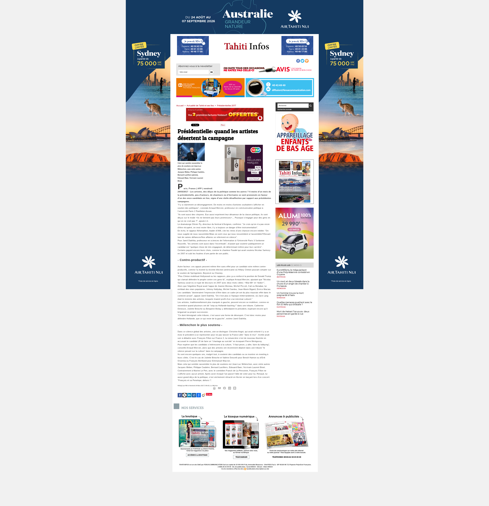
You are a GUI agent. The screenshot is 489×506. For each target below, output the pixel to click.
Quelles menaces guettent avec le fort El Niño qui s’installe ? (294, 303)
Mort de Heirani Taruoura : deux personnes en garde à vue (293, 312)
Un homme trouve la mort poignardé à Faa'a (290, 294)
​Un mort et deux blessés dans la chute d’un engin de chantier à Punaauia (293, 283)
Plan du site (239, 469)
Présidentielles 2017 (226, 105)
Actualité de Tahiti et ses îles (200, 105)
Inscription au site (262, 469)
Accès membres (227, 469)
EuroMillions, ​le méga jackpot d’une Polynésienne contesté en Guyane (293, 272)
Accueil (180, 105)
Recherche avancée (284, 109)
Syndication (251, 469)
